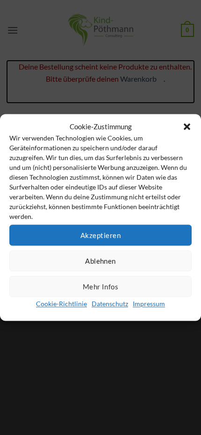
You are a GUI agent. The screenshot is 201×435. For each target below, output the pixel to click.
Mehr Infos (101, 286)
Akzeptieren (100, 235)
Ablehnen (100, 261)
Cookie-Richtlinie (61, 304)
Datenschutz (110, 304)
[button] (187, 126)
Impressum (149, 304)
